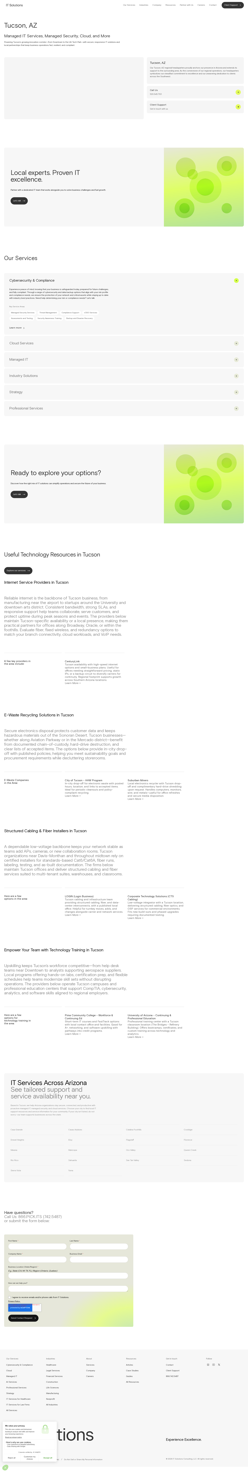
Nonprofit (50, 1399)
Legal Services (53, 1371)
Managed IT (11, 1376)
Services (90, 1365)
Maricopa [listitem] (72, 1150)
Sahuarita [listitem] (72, 1160)
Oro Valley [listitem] (130, 1150)
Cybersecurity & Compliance (19, 1365)
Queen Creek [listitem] (190, 1150)
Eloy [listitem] (70, 1140)
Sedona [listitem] (187, 1160)
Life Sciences (52, 1388)
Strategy (10, 1393)
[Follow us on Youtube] (213, 1364)
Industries (143, 5)
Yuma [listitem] (70, 1170)
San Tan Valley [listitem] (132, 1160)
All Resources (132, 1382)
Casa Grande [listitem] (17, 1129)
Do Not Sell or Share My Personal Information (83, 1460)
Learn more (15, 327)
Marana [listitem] (14, 1150)
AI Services (11, 1382)
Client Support (231, 5)
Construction (52, 1382)
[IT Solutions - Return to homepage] (14, 5)
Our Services (129, 5)
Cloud (9, 1371)
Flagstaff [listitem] (130, 1140)
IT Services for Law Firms (18, 1405)
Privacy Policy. (14, 1301)
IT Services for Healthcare (18, 1399)
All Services (11, 1410)
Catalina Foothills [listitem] (133, 1129)
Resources (170, 5)
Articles (129, 1365)
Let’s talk (17, 200)
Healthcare (51, 1365)
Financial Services (54, 1376)
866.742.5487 (172, 1376)
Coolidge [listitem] (188, 1129)
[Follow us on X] (219, 1364)
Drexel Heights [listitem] (17, 1140)
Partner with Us (186, 5)
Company (156, 5)
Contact (212, 5)
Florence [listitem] (188, 1140)
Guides (129, 1376)
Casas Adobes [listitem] (75, 1129)
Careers (201, 5)
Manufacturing (52, 1393)
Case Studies (132, 1371)
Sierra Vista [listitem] (16, 1170)
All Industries (52, 1405)
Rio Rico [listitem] (14, 1160)
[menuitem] (129, 5)
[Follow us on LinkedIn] (208, 1364)
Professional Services (16, 1388)
